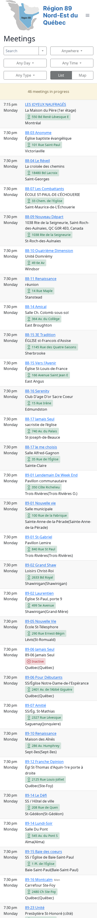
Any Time (70, 63)
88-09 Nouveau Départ (44, 216)
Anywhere (70, 50)
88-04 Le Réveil (37, 160)
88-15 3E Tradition (40, 334)
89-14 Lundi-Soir (39, 823)
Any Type (23, 75)
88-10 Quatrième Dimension (49, 250)
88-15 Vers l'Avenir (40, 362)
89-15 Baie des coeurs (43, 851)
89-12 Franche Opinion (44, 761)
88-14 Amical (35, 306)
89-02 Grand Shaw (40, 565)
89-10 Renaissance (40, 733)
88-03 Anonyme (38, 132)
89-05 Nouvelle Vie (40, 621)
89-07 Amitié (35, 705)
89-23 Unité (34, 907)
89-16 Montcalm (39, 879)
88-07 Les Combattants (44, 188)
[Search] (43, 51)
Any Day (23, 63)
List (61, 75)
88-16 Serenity (37, 390)
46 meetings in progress (48, 91)
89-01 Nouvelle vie (40, 503)
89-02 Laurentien (39, 593)
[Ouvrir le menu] (87, 15)
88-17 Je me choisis (41, 447)
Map (82, 75)
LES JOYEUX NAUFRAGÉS (45, 104)
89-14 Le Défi (36, 795)
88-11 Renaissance (40, 278)
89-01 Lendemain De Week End (51, 475)
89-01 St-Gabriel (38, 536)
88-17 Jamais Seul (39, 419)
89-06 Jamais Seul (39, 649)
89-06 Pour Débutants (43, 677)
